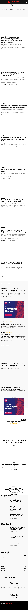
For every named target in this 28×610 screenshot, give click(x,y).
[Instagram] (13, 597)
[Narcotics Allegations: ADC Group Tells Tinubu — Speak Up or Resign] (5, 517)
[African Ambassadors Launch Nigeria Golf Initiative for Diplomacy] (14, 220)
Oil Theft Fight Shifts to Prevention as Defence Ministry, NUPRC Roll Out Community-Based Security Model (14, 490)
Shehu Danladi (4, 84)
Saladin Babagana (5, 271)
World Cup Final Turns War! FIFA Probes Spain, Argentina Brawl (12, 263)
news (2, 321)
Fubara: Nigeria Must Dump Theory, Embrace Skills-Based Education (17, 536)
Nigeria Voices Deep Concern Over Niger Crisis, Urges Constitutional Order (17, 508)
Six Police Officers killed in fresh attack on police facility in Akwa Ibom (14, 465)
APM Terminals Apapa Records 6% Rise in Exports (17, 543)
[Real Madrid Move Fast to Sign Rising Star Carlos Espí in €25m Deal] (14, 190)
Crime (23, 13)
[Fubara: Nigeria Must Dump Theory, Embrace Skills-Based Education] (5, 537)
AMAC (7, 13)
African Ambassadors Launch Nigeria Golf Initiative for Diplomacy (13, 231)
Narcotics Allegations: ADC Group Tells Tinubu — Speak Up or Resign (18, 516)
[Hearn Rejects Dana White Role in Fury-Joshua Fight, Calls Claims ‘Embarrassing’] (14, 62)
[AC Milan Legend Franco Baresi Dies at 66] (14, 159)
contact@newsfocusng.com (13, 591)
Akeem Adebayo (4, 240)
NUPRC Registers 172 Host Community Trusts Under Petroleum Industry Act (17, 500)
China (19, 13)
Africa (3, 13)
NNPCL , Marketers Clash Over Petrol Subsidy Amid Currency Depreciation (14, 441)
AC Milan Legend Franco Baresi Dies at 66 (13, 170)
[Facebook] (11, 597)
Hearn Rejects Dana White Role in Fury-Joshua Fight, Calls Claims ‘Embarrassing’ (12, 73)
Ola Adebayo (4, 178)
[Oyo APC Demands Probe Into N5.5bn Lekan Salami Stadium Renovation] (14, 96)
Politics (3, 332)
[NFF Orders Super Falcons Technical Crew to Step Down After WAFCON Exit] (14, 127)
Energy (3, 287)
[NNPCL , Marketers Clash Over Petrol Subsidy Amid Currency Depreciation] (14, 432)
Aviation (10, 13)
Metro (14, 462)
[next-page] (11, 277)
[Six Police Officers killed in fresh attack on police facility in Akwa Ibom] (14, 456)
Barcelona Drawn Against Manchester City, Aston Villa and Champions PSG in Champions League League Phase (12, 39)
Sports (3, 35)
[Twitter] (16, 597)
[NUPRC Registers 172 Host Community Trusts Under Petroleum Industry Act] (14, 354)
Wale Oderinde (4, 50)
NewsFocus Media (9, 603)
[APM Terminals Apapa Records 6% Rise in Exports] (5, 545)
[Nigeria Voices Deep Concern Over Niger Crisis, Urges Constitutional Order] (14, 378)
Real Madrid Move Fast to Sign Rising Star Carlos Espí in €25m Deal (14, 200)
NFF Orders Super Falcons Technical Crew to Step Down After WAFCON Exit (13, 139)
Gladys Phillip (4, 208)
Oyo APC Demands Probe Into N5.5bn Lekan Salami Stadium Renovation (14, 106)
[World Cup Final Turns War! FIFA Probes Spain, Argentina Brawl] (14, 252)
